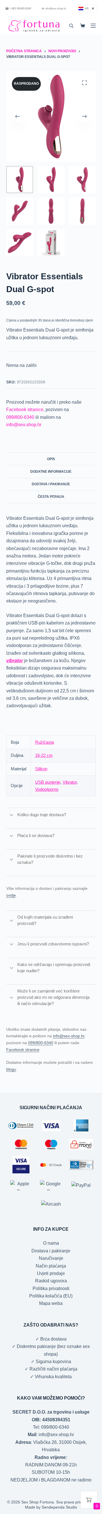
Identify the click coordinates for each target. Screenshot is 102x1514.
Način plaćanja (51, 1266)
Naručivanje (51, 1258)
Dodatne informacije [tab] (50, 472)
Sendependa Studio (59, 1507)
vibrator (14, 660)
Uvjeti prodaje (51, 1273)
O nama (51, 1243)
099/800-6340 (20, 417)
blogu (11, 1069)
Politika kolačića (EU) (51, 1295)
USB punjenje (47, 782)
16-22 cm (44, 755)
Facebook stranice (24, 409)
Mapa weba (51, 1303)
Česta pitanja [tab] (51, 497)
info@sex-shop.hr (54, 8)
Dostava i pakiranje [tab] (51, 484)
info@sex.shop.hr (23, 424)
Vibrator (70, 782)
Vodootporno (46, 789)
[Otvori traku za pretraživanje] (71, 25)
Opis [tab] (51, 459)
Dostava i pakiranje (50, 1250)
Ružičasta (44, 742)
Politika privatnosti (51, 1288)
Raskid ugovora (51, 1280)
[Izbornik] (93, 25)
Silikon (41, 768)
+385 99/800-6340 (18, 8)
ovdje (11, 895)
